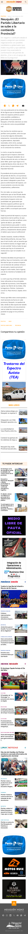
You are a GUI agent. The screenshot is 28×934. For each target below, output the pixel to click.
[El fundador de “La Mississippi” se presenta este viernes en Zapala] (21, 693)
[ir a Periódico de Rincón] (9, 582)
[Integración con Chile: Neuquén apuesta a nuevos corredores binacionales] (23, 418)
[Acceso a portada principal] (14, 2)
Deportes (5, 592)
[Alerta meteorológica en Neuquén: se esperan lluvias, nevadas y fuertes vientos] (23, 410)
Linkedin (10, 916)
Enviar (23, 106)
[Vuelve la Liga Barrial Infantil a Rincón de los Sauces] (14, 590)
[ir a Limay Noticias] (9, 747)
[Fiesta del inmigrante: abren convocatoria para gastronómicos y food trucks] (21, 732)
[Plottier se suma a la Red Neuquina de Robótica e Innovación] (21, 820)
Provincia (18, 325)
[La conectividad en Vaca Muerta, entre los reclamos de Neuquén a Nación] (23, 427)
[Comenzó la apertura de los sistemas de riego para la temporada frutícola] (23, 436)
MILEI (10, 321)
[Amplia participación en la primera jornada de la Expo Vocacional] (21, 707)
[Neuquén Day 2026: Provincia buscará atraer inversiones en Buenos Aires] (23, 445)
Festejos (4, 674)
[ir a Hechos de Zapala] (9, 664)
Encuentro (4, 778)
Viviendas (3, 792)
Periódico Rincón (5, 611)
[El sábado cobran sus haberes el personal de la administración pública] (21, 493)
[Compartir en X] (9, 106)
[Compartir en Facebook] (5, 106)
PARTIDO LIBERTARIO (6, 325)
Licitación (3, 718)
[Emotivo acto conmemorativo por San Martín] (21, 650)
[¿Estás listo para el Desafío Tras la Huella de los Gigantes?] (21, 625)
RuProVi (4, 760)
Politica (3, 16)
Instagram (7, 916)
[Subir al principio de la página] (14, 903)
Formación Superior (6, 636)
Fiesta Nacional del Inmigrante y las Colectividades (8, 732)
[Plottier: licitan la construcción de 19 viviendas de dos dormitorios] (21, 792)
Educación (4, 706)
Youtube (18, 916)
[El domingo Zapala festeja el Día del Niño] (14, 672)
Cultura (3, 693)
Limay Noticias (5, 820)
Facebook (3, 916)
